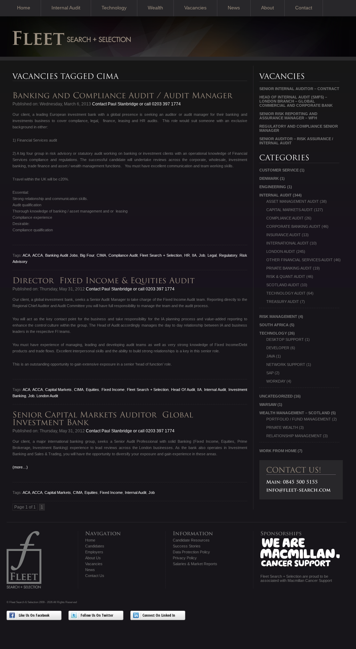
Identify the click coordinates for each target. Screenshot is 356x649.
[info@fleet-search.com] (298, 489)
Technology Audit (286, 293)
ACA (26, 255)
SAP (270, 373)
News (234, 7)
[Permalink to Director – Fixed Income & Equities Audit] (105, 280)
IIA (194, 255)
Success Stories (187, 546)
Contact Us (94, 576)
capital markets (58, 389)
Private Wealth (282, 427)
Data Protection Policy (191, 552)
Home (23, 7)
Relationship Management (294, 436)
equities (92, 389)
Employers (94, 552)
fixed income (113, 389)
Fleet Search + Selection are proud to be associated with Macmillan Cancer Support (296, 578)
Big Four (87, 255)
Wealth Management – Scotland (294, 413)
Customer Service (279, 170)
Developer (277, 348)
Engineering (272, 187)
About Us (93, 558)
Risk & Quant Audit (285, 276)
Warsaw (267, 404)
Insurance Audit (283, 235)
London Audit (47, 396)
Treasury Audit (282, 301)
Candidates (94, 546)
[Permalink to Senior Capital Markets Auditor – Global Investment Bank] (104, 418)
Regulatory (228, 255)
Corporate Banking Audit (293, 226)
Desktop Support (285, 339)
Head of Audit (183, 389)
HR (187, 255)
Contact (303, 7)
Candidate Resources (191, 540)
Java (270, 356)
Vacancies (195, 7)
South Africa (274, 325)
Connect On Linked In (159, 616)
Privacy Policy (185, 558)
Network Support (285, 364)
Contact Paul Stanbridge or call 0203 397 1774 (136, 104)
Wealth (155, 7)
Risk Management (278, 316)
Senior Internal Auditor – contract (299, 89)
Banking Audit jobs (61, 255)
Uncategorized (276, 396)
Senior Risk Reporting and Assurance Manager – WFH (288, 116)
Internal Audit (65, 7)
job (202, 255)
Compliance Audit (123, 255)
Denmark (269, 178)
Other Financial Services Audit (299, 260)
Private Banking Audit (289, 268)
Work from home (278, 451)
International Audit (287, 243)
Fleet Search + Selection (160, 255)
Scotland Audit (282, 285)
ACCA (37, 255)
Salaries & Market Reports (195, 564)
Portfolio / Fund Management (298, 419)
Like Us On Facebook (34, 616)
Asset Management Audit (292, 201)
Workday (275, 381)
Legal (212, 255)
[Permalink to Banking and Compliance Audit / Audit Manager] (124, 95)
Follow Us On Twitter (97, 616)
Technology (114, 7)
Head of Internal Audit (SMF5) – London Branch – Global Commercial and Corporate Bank (296, 101)
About (267, 7)
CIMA (101, 255)
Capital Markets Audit (289, 210)
